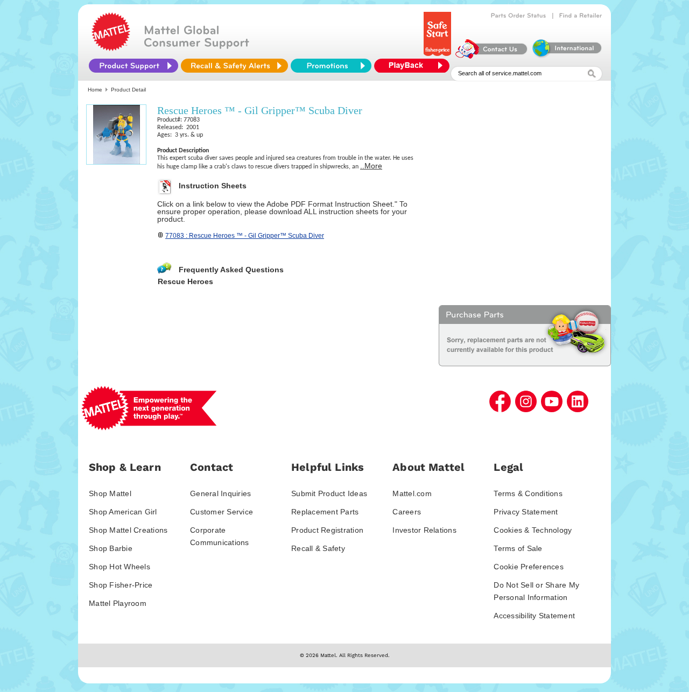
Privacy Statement (526, 511)
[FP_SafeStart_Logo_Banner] (438, 56)
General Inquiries (220, 493)
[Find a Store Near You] (580, 15)
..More (371, 165)
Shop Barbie (110, 548)
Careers (406, 511)
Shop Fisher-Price (120, 585)
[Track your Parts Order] (518, 15)
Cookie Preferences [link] (529, 566)
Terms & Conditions (528, 493)
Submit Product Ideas (329, 493)
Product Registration (327, 530)
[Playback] (414, 66)
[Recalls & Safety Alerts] (234, 66)
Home (95, 90)
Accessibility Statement (534, 615)
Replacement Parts (324, 511)
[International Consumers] (566, 56)
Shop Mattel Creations (128, 530)
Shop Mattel (110, 493)
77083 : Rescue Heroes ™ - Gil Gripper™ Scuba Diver (244, 235)
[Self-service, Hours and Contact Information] (491, 56)
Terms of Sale (518, 548)
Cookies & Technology (533, 530)
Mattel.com (412, 493)
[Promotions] (331, 66)
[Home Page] (111, 48)
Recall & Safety (318, 548)
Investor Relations (424, 530)
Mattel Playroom (117, 603)
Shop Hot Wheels (119, 566)
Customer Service (221, 511)
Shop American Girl (123, 511)
